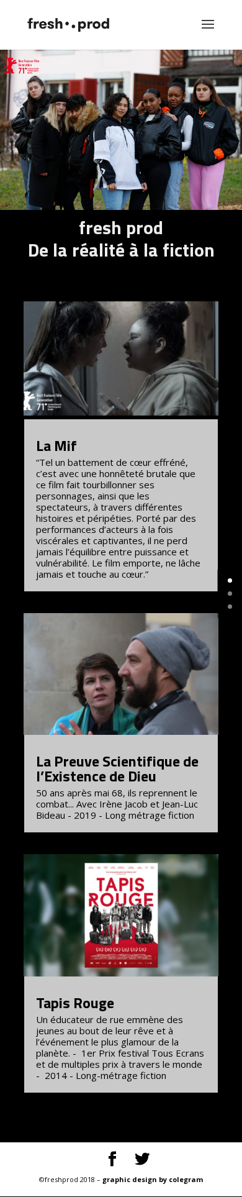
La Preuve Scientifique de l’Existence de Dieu (117, 768)
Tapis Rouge (75, 1002)
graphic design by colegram (152, 1179)
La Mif (56, 445)
